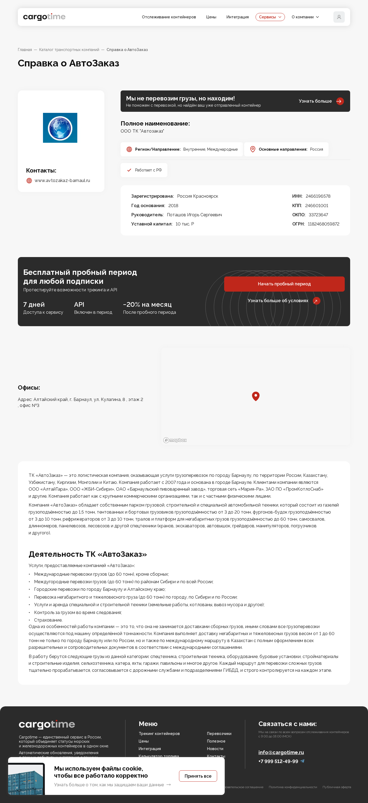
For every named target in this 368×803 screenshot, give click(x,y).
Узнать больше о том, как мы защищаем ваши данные (109, 784)
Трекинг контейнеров (159, 733)
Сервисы (267, 17)
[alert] (116, 776)
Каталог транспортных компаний (69, 50)
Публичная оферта (337, 787)
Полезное (216, 741)
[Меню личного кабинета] (339, 17)
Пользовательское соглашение (240, 787)
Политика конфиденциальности (293, 787)
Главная (25, 50)
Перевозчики (219, 733)
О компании (303, 17)
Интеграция (238, 17)
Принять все (198, 776)
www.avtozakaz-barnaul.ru (62, 180)
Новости (215, 749)
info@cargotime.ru (281, 752)
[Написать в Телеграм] (302, 761)
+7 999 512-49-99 (278, 761)
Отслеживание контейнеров (169, 17)
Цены (211, 17)
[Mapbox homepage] (175, 440)
